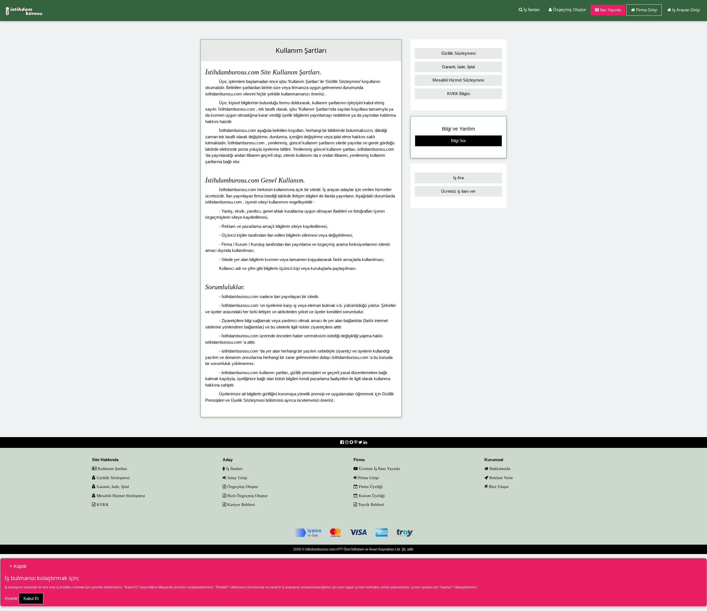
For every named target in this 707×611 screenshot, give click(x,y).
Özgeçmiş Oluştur (569, 9)
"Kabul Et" (131, 587)
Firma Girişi (646, 9)
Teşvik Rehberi (370, 504)
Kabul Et (31, 598)
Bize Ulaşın (498, 486)
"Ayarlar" (445, 587)
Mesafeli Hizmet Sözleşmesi (458, 80)
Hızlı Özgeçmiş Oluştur (247, 496)
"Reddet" (221, 587)
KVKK (102, 504)
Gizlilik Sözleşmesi (458, 53)
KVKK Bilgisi (458, 93)
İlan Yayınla (610, 9)
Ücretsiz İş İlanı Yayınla (379, 468)
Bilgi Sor (458, 140)
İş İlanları (531, 9)
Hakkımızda (499, 468)
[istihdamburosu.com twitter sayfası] (360, 442)
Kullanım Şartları (112, 468)
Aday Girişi (236, 478)
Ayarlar (11, 598)
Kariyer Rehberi (240, 504)
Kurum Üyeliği (371, 496)
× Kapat (18, 566)
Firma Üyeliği (370, 486)
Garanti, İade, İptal (458, 66)
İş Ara (458, 177)
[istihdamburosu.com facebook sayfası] (342, 442)
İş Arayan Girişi (686, 9)
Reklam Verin (500, 478)
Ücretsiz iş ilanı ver (458, 191)
